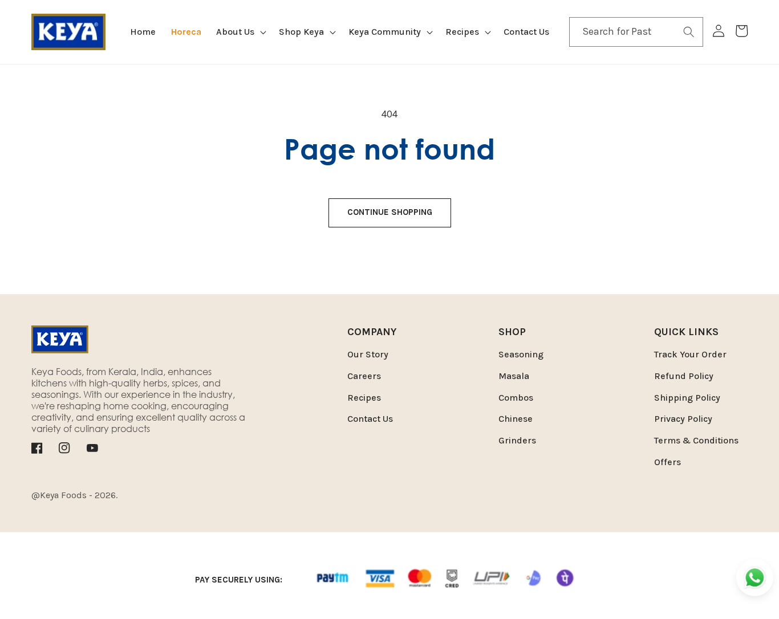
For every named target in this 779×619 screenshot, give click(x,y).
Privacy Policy (683, 418)
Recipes (364, 397)
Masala (513, 375)
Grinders (517, 440)
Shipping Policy (687, 397)
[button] (240, 32)
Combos (515, 397)
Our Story (367, 354)
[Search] (689, 31)
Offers (667, 462)
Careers (364, 375)
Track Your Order (690, 354)
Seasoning (520, 354)
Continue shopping (389, 212)
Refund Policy (683, 375)
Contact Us (370, 418)
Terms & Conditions (696, 440)
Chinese (515, 418)
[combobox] (636, 32)
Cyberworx (198, 495)
